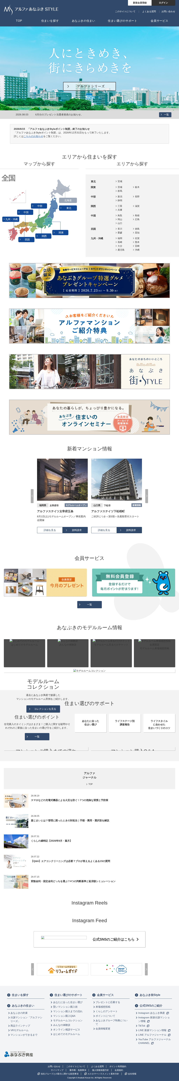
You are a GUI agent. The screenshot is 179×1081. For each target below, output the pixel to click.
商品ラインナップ (20, 1025)
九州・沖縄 (11, 219)
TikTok (142, 1025)
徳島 (137, 228)
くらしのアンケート (107, 1011)
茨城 (120, 187)
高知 (137, 232)
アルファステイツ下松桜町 (54, 511)
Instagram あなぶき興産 (152, 1012)
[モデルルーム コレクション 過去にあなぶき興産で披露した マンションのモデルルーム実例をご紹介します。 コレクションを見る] (89, 671)
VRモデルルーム (19, 1030)
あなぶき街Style (150, 994)
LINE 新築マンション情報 (152, 1030)
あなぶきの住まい (23, 1005)
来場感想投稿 (103, 1006)
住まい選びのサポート (69, 994)
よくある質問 (149, 11)
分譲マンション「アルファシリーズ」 (26, 1019)
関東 (61, 232)
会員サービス (105, 994)
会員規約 (119, 1070)
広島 (137, 219)
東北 (69, 208)
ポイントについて (105, 1015)
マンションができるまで (23, 1034)
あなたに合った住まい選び (68, 1002)
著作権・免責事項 (77, 1070)
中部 (40, 206)
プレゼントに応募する (108, 1002)
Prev (32, 496)
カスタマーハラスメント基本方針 (103, 1074)
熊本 (137, 242)
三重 (120, 206)
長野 (137, 196)
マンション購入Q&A (64, 1015)
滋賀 (137, 206)
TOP (90, 784)
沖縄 (137, 249)
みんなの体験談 (61, 1025)
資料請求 (77, 530)
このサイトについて (125, 11)
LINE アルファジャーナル (152, 1034)
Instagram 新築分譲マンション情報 (154, 1019)
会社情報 (132, 1074)
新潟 (120, 196)
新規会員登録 (140, 2)
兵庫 (120, 210)
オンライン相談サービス (66, 1029)
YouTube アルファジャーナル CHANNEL (154, 1041)
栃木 (137, 187)
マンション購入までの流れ (68, 1011)
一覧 (166, 114)
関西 (44, 236)
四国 (27, 239)
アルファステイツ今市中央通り (110, 511)
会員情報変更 (103, 1028)
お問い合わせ (168, 11)
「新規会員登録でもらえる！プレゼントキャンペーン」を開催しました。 (75, 114)
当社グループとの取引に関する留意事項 (59, 1074)
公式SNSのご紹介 (151, 1005)
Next (146, 496)
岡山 (120, 219)
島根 (137, 215)
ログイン (163, 2)
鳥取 (120, 215)
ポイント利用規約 (117, 1066)
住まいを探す (20, 994)
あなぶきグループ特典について (111, 1022)
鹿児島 (121, 249)
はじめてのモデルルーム (66, 1034)
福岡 (120, 238)
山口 (120, 223)
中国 (26, 212)
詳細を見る (50, 530)
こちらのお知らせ (33, 136)
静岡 (120, 200)
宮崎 (137, 246)
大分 (120, 246)
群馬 (120, 191)
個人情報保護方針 (100, 1070)
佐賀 (137, 238)
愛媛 (120, 232)
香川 (120, 228)
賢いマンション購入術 (65, 1006)
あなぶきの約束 (19, 1012)
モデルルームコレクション (68, 1020)
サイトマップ (57, 1070)
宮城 (120, 181)
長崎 (120, 242)
